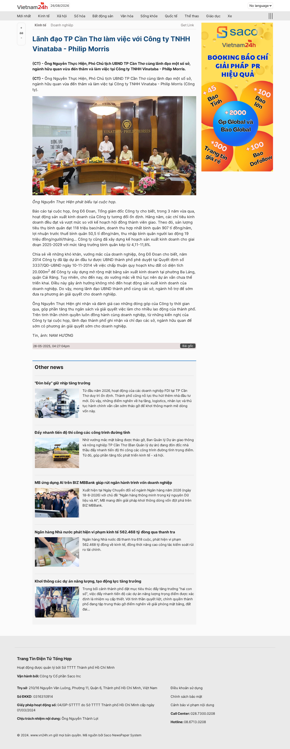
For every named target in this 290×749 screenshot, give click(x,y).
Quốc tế (171, 16)
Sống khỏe (149, 16)
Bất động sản (102, 16)
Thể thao (192, 16)
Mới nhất (24, 16)
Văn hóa (127, 16)
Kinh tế (44, 16)
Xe (230, 16)
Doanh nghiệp (62, 25)
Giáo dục (213, 16)
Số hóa (79, 16)
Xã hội (62, 16)
